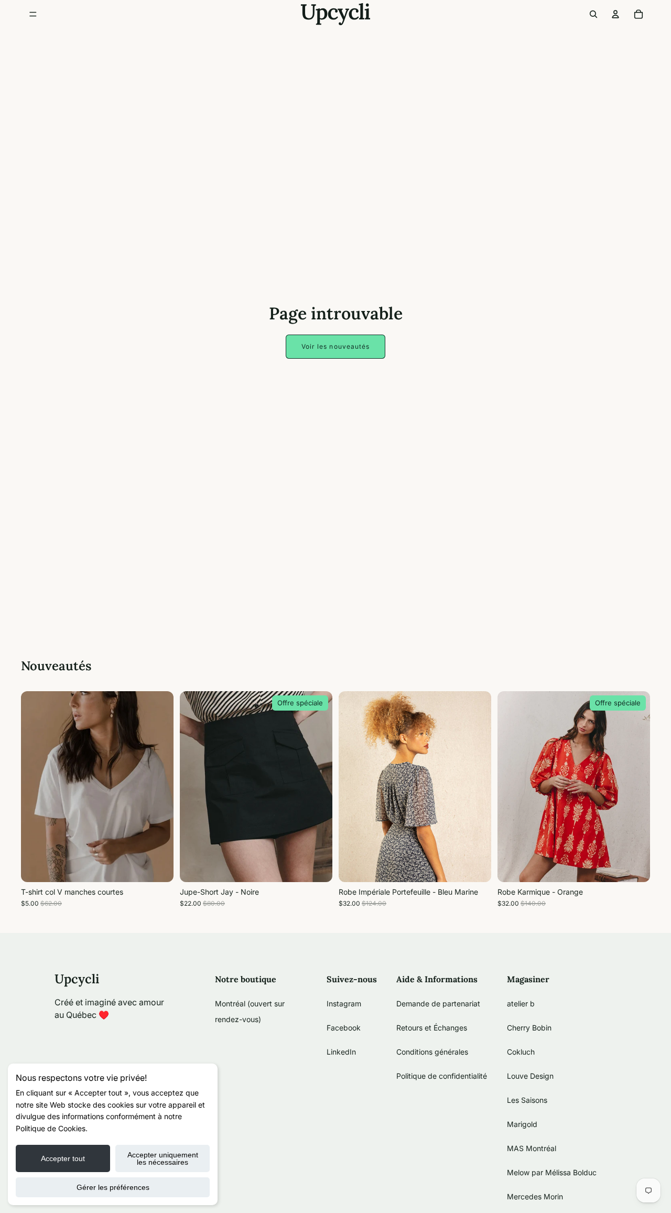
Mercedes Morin (535, 1196)
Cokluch (521, 1051)
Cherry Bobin (529, 1027)
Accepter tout (63, 1158)
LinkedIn (341, 1051)
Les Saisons (527, 1100)
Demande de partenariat (438, 1003)
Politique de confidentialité (441, 1075)
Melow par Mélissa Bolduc (552, 1172)
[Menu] (33, 14)
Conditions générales (432, 1051)
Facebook (344, 1027)
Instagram (344, 1003)
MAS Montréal (531, 1148)
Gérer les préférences (113, 1187)
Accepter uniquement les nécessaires (162, 1158)
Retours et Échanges (431, 1027)
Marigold (522, 1124)
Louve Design (530, 1075)
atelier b (521, 1003)
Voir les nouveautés (335, 346)
